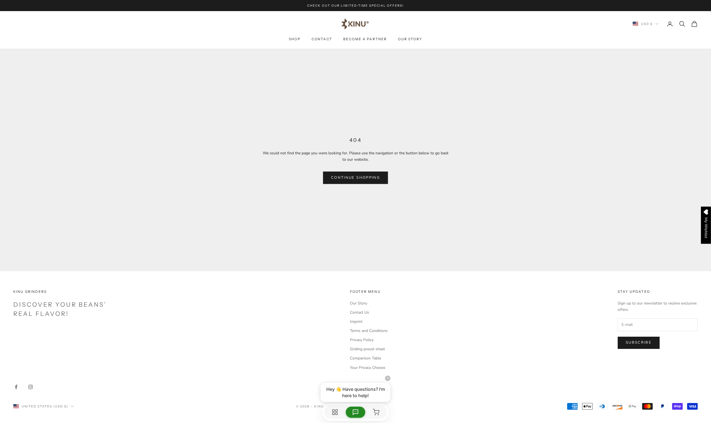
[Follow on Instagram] (30, 387)
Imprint (356, 321)
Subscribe (639, 342)
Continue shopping (355, 177)
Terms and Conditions (369, 330)
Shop (295, 39)
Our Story (410, 39)
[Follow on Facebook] (16, 387)
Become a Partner (365, 39)
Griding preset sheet (367, 349)
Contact (322, 39)
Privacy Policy (362, 340)
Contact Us (359, 312)
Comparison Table (365, 358)
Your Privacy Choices (367, 367)
